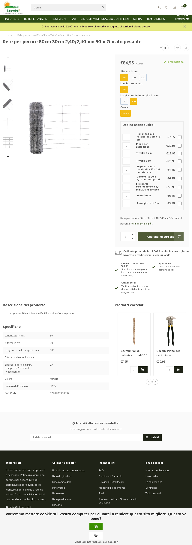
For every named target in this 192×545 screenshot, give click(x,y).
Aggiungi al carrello (161, 236)
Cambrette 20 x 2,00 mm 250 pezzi (148, 178)
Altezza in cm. (129, 71)
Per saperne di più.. (141, 223)
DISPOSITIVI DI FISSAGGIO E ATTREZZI (105, 18)
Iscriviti (154, 437)
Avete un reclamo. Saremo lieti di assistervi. (117, 501)
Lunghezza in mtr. (131, 83)
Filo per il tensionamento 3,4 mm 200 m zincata (148, 187)
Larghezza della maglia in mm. (139, 95)
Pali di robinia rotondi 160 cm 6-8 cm (148, 137)
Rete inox (57, 504)
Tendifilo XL (144, 195)
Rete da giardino (61, 476)
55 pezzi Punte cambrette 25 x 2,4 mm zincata (148, 170)
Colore (124, 107)
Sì (96, 526)
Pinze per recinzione (142, 146)
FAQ (101, 470)
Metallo (126, 113)
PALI (73, 18)
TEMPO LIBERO (155, 18)
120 (143, 77)
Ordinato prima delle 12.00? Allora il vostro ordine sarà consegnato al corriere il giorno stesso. (96, 26)
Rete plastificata (61, 499)
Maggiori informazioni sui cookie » (96, 541)
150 (124, 101)
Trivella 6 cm (144, 153)
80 (124, 77)
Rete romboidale (61, 481)
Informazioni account (158, 470)
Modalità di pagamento (112, 487)
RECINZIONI (59, 18)
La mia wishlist (154, 481)
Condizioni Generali (110, 476)
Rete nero (58, 493)
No (96, 536)
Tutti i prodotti (153, 493)
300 (134, 101)
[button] (11, 57)
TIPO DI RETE (11, 18)
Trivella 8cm (143, 161)
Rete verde (58, 487)
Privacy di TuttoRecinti (111, 481)
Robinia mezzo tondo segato (68, 470)
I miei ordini (152, 476)
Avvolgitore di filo (148, 203)
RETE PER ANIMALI (35, 18)
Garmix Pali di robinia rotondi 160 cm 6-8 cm (134, 356)
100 (134, 77)
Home (9, 35)
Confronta (151, 487)
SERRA (137, 18)
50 (124, 89)
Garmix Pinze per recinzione (168, 353)
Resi (101, 493)
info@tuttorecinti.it (20, 507)
